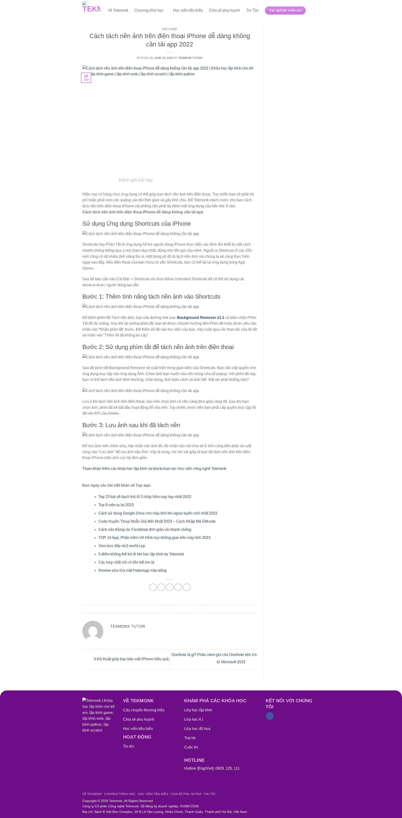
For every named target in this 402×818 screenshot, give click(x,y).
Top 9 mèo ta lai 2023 (116, 505)
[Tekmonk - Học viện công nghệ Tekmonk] (91, 10)
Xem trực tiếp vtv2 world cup (121, 546)
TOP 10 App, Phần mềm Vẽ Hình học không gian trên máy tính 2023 (154, 538)
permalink (203, 608)
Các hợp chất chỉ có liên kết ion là (126, 562)
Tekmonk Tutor (190, 57)
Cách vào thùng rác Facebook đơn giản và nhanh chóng (144, 529)
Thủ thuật (170, 29)
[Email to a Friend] (170, 587)
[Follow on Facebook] (270, 716)
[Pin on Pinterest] (178, 587)
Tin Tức (252, 10)
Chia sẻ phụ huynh (224, 10)
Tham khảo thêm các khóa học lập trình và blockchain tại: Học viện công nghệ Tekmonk (154, 469)
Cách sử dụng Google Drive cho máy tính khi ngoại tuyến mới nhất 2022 (158, 513)
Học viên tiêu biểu (188, 10)
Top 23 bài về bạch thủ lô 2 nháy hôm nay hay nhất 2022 (144, 497)
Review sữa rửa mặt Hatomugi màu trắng (132, 570)
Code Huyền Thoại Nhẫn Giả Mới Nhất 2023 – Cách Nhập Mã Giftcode (157, 521)
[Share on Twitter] (161, 587)
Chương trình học (149, 10)
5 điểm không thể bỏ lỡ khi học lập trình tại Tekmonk (141, 554)
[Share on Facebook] (153, 587)
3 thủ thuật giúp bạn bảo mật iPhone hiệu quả (131, 659)
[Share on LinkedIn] (187, 587)
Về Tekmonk (118, 10)
